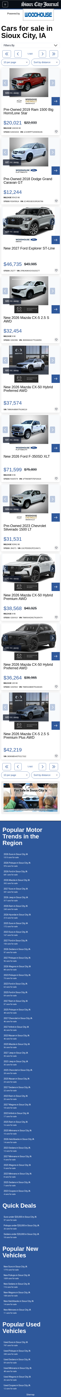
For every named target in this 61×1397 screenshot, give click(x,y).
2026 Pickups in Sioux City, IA (17, 864)
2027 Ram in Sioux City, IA (16, 1002)
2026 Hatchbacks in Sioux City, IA (19, 1140)
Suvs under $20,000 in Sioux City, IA (20, 1218)
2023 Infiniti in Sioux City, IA (16, 1115)
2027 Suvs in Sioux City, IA (16, 890)
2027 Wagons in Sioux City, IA (17, 1106)
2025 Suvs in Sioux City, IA (16, 925)
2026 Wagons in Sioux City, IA (17, 968)
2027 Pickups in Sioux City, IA (17, 959)
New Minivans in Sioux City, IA (17, 1311)
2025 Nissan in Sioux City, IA (16, 1080)
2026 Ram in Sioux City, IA (16, 907)
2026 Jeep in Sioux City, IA (16, 899)
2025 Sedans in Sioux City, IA (17, 1184)
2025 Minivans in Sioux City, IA (18, 1132)
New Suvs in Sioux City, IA (15, 1268)
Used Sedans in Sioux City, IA (17, 1361)
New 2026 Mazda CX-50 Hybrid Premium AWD (28, 597)
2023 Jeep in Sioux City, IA (16, 1063)
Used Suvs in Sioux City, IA (16, 1344)
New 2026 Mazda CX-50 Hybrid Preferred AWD (28, 388)
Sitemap (30, 1394)
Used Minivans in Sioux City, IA (18, 1369)
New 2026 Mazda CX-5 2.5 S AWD (26, 319)
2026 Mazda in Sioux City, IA (17, 881)
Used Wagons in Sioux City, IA (17, 1378)
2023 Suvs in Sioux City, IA (16, 933)
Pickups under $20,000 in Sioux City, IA (21, 1227)
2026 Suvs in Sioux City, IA (16, 856)
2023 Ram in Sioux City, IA (16, 1097)
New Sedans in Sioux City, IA (17, 1285)
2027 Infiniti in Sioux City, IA (16, 1028)
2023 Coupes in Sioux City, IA (17, 1192)
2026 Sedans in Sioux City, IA (17, 951)
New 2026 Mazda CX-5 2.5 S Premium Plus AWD (26, 735)
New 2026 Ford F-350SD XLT (27, 456)
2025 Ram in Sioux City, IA (16, 1123)
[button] (5, 83)
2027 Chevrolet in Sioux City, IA (18, 1020)
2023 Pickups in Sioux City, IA (17, 976)
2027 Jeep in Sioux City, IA (16, 1054)
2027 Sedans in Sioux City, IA (17, 1089)
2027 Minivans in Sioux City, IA (18, 1158)
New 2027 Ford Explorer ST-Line (29, 248)
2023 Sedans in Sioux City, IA (17, 1149)
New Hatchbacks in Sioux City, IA (19, 1302)
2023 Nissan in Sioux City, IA (16, 1037)
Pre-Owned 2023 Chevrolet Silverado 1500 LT (25, 527)
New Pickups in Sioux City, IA (17, 1277)
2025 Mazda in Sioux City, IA (17, 1045)
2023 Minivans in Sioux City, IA (18, 1175)
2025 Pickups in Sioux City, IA (17, 1011)
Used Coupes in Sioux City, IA (17, 1387)
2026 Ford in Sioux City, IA (15, 873)
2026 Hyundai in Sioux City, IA (17, 916)
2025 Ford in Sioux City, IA (15, 994)
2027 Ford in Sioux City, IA (15, 942)
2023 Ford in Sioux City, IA (15, 985)
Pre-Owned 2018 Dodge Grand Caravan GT (28, 180)
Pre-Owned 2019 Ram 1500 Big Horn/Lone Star (28, 111)
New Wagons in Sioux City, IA (17, 1294)
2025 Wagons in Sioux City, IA (17, 1166)
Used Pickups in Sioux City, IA (17, 1352)
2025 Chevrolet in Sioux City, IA (18, 1071)
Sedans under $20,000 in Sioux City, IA (21, 1235)
